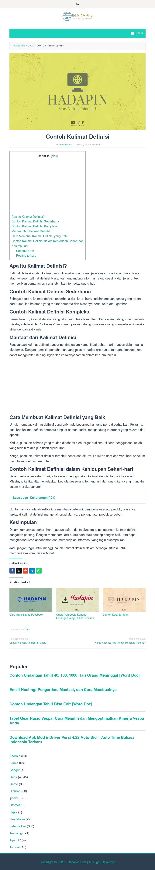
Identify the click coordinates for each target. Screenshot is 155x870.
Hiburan (14, 790)
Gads (27, 629)
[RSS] (78, 4)
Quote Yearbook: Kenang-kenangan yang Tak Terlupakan (75, 616)
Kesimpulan (20, 245)
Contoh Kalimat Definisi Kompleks (34, 226)
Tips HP (15, 840)
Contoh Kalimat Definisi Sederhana (35, 221)
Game (13, 783)
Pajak (13, 812)
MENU (139, 33)
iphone (14, 797)
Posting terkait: (26, 255)
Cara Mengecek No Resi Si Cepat (27, 640)
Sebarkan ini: (25, 250)
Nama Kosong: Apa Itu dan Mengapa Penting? (120, 640)
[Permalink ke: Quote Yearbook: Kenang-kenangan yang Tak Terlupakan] (77, 600)
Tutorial (14, 847)
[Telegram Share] (32, 571)
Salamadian (17, 826)
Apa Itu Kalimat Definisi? (28, 216)
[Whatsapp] (39, 571)
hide (54, 156)
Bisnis (13, 762)
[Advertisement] (48, 186)
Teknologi (16, 833)
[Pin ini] (25, 571)
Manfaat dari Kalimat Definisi (31, 231)
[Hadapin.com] (77, 15)
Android (14, 755)
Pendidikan (17, 819)
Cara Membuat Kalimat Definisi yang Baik (39, 236)
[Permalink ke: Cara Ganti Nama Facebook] (30, 600)
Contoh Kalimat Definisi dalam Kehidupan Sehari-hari (48, 241)
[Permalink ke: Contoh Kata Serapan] (124, 600)
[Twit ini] (19, 571)
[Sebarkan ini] (12, 571)
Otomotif (15, 804)
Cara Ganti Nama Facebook (26, 614)
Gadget (14, 769)
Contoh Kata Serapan (116, 614)
